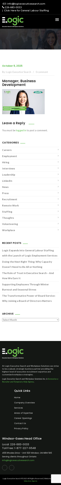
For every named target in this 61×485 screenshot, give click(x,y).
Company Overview (24, 402)
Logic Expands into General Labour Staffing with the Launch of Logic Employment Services (29, 253)
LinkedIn (7, 180)
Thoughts (8, 217)
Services (18, 407)
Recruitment (9, 199)
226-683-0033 (13, 7)
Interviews (8, 168)
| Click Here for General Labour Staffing (25, 10)
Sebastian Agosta (30, 481)
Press (5, 193)
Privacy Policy (21, 428)
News (5, 186)
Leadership (8, 174)
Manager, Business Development (19, 83)
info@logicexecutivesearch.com (26, 3)
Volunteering (10, 224)
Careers (7, 149)
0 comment (42, 71)
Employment (9, 156)
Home (17, 397)
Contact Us (20, 423)
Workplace (8, 230)
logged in (21, 130)
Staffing (7, 211)
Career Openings (23, 418)
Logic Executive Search (18, 71)
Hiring (5, 162)
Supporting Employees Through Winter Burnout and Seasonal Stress (25, 287)
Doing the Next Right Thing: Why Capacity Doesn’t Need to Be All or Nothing (27, 264)
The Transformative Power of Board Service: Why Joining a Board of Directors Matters (28, 298)
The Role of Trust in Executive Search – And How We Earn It (28, 276)
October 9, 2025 (12, 66)
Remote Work (10, 205)
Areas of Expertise (23, 413)
